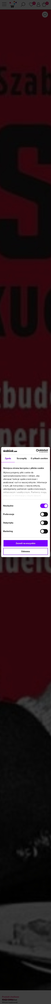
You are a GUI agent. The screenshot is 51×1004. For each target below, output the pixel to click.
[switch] (44, 514)
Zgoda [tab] (8, 458)
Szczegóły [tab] (22, 458)
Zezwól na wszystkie (25, 543)
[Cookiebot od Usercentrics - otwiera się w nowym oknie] (36, 451)
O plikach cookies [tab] (39, 458)
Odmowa (25, 551)
